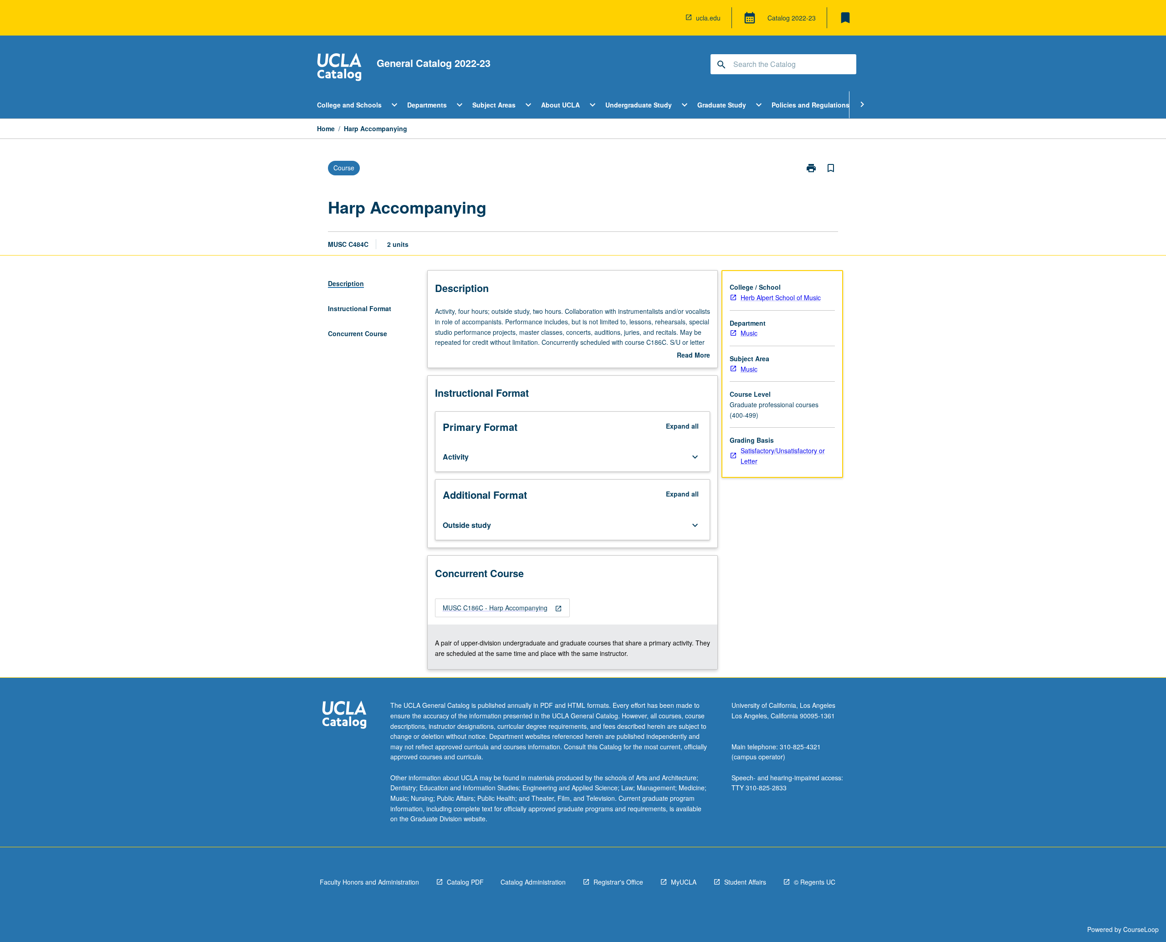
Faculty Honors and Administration (369, 881)
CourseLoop (1141, 929)
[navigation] (502, 608)
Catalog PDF (465, 881)
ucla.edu (708, 17)
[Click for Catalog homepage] (339, 68)
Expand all (682, 425)
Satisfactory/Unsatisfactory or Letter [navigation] (783, 456)
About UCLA (560, 104)
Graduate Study (721, 104)
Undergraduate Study (638, 104)
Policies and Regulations (810, 104)
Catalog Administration (533, 881)
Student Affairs (745, 881)
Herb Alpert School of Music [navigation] (781, 297)
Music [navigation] (749, 333)
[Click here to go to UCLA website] (344, 716)
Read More (693, 355)
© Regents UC (814, 881)
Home (326, 128)
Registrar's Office (618, 881)
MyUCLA (683, 881)
